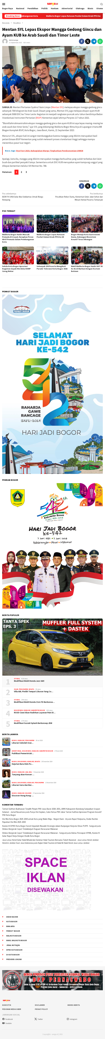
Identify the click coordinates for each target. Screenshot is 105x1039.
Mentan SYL (57, 107)
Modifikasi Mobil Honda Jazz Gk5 (29, 681)
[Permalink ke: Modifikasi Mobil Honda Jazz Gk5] (52, 647)
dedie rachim (12, 917)
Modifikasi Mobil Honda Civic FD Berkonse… (34, 702)
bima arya (10, 926)
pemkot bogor (13, 931)
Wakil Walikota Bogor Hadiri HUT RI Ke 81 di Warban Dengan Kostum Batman (87, 268)
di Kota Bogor (13, 955)
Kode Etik (6, 1005)
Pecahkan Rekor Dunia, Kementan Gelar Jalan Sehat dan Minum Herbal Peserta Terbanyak (79, 196)
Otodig (17, 679)
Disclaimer (40, 1005)
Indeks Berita (73, 1005)
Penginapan (23, 689)
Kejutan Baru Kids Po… (22, 764)
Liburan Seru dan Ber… (22, 785)
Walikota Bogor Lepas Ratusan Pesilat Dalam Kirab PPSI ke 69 (42, 16)
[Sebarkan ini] (81, 41)
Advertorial (16, 751)
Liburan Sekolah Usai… (22, 743)
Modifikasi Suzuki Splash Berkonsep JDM (33, 723)
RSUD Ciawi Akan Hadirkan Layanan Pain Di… (35, 712)
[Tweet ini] (88, 41)
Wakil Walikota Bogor (16, 940)
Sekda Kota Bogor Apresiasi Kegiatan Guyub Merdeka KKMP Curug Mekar (16, 268)
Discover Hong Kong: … (23, 795)
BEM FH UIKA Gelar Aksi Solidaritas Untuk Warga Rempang (22, 196)
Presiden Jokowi (14, 959)
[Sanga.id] (52, 3)
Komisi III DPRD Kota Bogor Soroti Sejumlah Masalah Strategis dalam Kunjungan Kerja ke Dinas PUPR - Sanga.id (49, 826)
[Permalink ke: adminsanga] (5, 41)
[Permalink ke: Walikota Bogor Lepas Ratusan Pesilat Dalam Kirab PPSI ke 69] (52, 224)
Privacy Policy (41, 1009)
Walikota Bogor (13, 936)
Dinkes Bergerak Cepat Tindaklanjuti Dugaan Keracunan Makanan (30, 829)
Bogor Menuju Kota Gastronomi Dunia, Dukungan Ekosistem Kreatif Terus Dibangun (85, 237)
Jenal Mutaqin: (13, 945)
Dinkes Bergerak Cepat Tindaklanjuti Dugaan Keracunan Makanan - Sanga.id (34, 833)
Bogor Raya (18, 710)
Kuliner (28, 793)
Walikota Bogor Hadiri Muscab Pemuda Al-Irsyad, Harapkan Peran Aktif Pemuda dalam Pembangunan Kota (18, 238)
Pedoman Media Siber (11, 1009)
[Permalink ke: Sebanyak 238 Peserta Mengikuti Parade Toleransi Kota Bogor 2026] (52, 255)
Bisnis (14, 740)
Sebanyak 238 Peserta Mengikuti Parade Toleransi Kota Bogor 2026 (52, 267)
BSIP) (39, 117)
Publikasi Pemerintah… (23, 753)
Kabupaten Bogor (38, 710)
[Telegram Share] (94, 41)
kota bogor (11, 921)
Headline (27, 710)
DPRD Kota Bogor (14, 950)
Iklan (16, 689)
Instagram (73, 1019)
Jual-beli (28, 772)
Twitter (40, 1019)
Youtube (8, 1023)
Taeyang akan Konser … (23, 774)
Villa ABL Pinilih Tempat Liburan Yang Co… (33, 691)
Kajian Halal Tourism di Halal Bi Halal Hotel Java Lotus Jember (64, 843)
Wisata (31, 689)
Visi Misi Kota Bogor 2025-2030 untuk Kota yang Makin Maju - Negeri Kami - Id (34, 819)
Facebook (9, 1019)
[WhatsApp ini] (100, 41)
